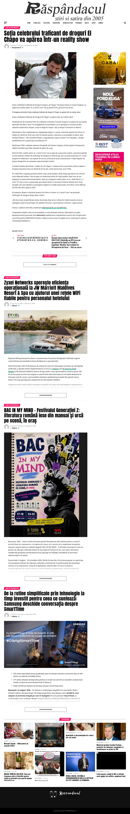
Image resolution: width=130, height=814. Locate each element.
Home (28, 23)
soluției (55, 368)
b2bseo (14, 305)
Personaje (78, 23)
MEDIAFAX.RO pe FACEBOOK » (54, 207)
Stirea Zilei (36, 23)
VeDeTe (87, 23)
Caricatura (56, 23)
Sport (94, 23)
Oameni (101, 23)
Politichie (46, 23)
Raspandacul (16, 47)
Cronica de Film (68, 23)
